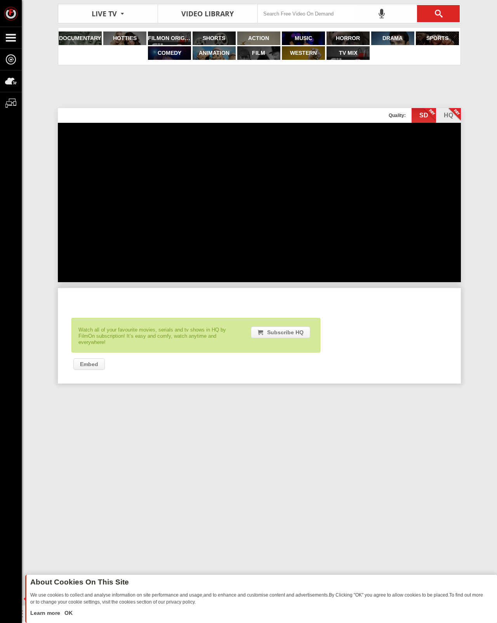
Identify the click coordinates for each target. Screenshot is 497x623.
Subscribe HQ (285, 332)
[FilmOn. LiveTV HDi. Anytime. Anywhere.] (11, 13)
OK (68, 613)
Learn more (46, 613)
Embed (89, 364)
